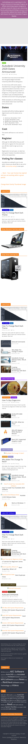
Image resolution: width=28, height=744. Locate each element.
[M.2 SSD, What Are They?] (6, 421)
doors (11, 698)
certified (2, 698)
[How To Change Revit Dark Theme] (14, 194)
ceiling (18, 696)
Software (11, 456)
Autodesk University (10, 696)
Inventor (17, 677)
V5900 (25, 707)
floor (11, 700)
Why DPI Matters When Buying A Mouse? (17, 431)
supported (3, 707)
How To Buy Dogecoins (11, 400)
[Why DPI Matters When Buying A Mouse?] (6, 429)
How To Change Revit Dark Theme (12, 214)
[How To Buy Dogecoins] (14, 382)
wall (7, 709)
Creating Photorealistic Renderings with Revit (19, 368)
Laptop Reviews (23, 676)
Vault (10, 685)
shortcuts (20, 704)
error (23, 698)
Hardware (11, 677)
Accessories (7, 672)
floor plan (14, 700)
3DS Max (3, 672)
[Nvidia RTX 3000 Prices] (6, 413)
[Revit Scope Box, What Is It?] (9, 567)
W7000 (4, 709)
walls (9, 709)
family (8, 700)
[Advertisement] (14, 29)
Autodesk (5, 456)
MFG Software (12, 592)
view (2, 709)
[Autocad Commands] (6, 341)
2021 (5, 695)
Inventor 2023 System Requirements (13, 624)
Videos (15, 685)
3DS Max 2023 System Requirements (13, 609)
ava (15, 696)
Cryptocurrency (6, 397)
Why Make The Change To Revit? (17, 350)
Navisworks (16, 679)
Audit (10, 695)
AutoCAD (5, 592)
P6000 (6, 704)
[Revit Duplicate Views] (8, 574)
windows (14, 709)
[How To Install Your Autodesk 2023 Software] (13, 484)
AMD (7, 695)
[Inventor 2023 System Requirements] (12, 623)
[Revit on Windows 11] (6, 502)
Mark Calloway (13, 74)
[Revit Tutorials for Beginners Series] (12, 559)
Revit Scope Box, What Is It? (12, 568)
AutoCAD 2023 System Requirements (13, 632)
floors (18, 700)
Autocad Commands (18, 342)
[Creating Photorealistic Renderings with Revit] (6, 366)
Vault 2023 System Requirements (14, 617)
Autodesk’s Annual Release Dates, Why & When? (19, 359)
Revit (12, 210)
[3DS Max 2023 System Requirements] (12, 608)
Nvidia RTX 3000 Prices (17, 415)
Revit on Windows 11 (18, 503)
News (4, 63)
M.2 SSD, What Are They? (18, 423)
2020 (2, 695)
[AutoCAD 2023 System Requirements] (12, 630)
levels (22, 702)
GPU (21, 700)
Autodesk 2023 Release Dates (13, 496)
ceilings (22, 697)
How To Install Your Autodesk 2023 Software (13, 488)
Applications (3, 674)
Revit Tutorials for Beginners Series (14, 560)
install (15, 702)
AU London (14, 695)
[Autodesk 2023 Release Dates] (10, 495)
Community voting (10, 166)
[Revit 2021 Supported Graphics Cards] (6, 439)
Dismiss (14, 16)
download (15, 698)
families (4, 700)
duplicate (19, 698)
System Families (11, 707)
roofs (16, 704)
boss (13, 216)
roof (14, 705)
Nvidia (2, 704)
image (12, 702)
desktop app (6, 698)
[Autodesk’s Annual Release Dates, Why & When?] (6, 357)
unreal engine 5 (20, 707)
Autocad (15, 674)
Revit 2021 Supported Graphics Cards (19, 440)
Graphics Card (7, 702)
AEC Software (6, 210)
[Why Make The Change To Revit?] (6, 349)
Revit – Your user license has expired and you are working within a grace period (14, 175)
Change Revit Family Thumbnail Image (13, 185)
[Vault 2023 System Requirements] (11, 615)
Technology (13, 397)
